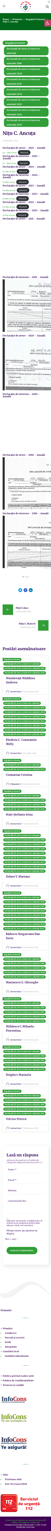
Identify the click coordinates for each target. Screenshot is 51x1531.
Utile (5, 1474)
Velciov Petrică (16, 1119)
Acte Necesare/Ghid (16, 1484)
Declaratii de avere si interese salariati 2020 (23, 71)
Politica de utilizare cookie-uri (26, 1522)
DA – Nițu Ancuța (10, 152)
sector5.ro (15, 691)
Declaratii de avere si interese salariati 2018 (23, 61)
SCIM (8, 1342)
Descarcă (24, 152)
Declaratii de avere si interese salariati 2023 (23, 102)
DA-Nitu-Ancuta (9, 171)
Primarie (17, 19)
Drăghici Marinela (18, 1074)
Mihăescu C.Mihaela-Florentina (20, 1028)
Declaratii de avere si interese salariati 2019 (24, 668)
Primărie (8, 1328)
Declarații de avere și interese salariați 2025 (23, 122)
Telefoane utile (13, 1479)
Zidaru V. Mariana (18, 876)
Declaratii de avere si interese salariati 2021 (23, 81)
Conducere (11, 1333)
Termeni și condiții (13, 1385)
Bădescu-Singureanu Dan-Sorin (23, 936)
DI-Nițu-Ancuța (9, 215)
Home (6, 19)
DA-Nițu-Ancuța (9, 207)
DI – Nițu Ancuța (9, 163)
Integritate (11, 1346)
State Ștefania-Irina (19, 814)
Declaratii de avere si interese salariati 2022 (23, 91)
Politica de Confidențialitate (18, 1380)
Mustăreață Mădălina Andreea (20, 680)
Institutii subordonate (17, 1356)
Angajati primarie (35, 19)
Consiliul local (11, 1351)
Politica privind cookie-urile (18, 1376)
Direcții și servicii (14, 1337)
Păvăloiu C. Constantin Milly (21, 742)
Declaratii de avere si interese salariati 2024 (23, 112)
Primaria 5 (15, 784)
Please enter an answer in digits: (22, 1232)
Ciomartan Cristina (19, 774)
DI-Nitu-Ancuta (9, 182)
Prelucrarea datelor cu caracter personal (25, 1520)
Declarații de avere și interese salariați (23, 50)
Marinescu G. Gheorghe (22, 982)
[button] (49, 2)
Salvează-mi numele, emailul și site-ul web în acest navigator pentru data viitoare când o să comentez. (24, 1223)
